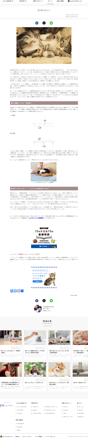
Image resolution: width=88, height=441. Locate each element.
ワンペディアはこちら (50, 436)
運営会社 (17, 436)
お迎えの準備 (20, 410)
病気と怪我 (19, 426)
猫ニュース (81, 406)
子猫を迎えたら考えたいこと (52, 406)
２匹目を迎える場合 (37, 413)
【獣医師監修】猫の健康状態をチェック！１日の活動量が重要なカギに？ (10, 384)
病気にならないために (68, 416)
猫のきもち (66, 406)
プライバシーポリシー (27, 436)
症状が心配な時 (20, 423)
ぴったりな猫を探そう (22, 406)
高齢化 (18, 430)
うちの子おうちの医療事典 (36, 218)
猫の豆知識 (74, 295)
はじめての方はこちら (8, 436)
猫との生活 (66, 410)
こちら (66, 259)
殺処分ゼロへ (81, 416)
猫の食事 (34, 410)
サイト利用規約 (38, 436)
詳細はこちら (46, 310)
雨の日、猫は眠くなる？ (80, 382)
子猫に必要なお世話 (50, 413)
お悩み (65, 413)
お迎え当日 (19, 413)
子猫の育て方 (35, 406)
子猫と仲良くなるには (50, 410)
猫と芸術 (81, 410)
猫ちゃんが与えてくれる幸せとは (34, 382)
